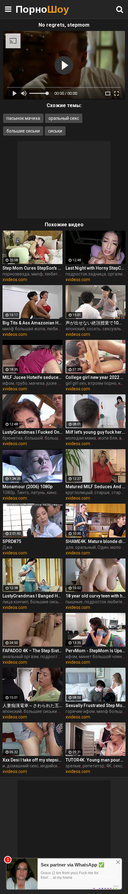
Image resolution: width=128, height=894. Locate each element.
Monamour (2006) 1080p (27, 486)
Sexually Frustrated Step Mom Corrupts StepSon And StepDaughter (96, 705)
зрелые (73, 765)
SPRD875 (11, 541)
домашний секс (23, 765)
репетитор (93, 765)
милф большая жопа (23, 328)
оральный (85, 547)
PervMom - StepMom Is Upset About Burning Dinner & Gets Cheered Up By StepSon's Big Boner (96, 650)
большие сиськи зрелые (48, 711)
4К (109, 765)
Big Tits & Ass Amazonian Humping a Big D (32, 322)
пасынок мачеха (23, 118)
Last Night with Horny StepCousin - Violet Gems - (96, 268)
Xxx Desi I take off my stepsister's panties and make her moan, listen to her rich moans (32, 759)
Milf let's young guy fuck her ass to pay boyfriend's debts (96, 432)
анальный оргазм (20, 656)
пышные (74, 601)
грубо (21, 383)
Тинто (23, 492)
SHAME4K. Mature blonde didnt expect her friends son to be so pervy (96, 541)
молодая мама (81, 438)
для (69, 547)
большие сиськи (23, 130)
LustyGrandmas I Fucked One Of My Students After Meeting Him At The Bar (32, 432)
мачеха (36, 383)
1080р (8, 492)
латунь (38, 492)
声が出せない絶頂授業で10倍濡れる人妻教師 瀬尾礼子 (96, 322)
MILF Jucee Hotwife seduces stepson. (32, 377)
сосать (94, 328)
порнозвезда (16, 273)
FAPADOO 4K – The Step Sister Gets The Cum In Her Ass (32, 650)
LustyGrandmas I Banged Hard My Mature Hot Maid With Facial (32, 595)
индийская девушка (60, 765)
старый (119, 492)
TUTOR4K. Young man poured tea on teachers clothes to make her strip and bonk (96, 759)
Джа (7, 547)
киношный (57, 492)
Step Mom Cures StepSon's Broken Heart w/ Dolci (32, 268)
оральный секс (63, 118)
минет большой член (100, 656)
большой (34, 438)
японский (75, 328)
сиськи (55, 130)
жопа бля (107, 438)
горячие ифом (80, 711)
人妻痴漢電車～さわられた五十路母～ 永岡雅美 (32, 705)
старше (102, 492)
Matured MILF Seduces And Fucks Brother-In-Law (96, 486)
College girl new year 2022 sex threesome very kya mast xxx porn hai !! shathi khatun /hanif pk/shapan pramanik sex (96, 377)
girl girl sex (76, 383)
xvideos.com (14, 279)
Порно (31, 9)
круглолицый (79, 492)
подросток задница (86, 273)
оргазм (115, 273)
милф (37, 273)
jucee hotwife (59, 383)
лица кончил (15, 601)
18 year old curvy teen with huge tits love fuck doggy (96, 595)
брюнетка (12, 438)
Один (103, 547)
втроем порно (102, 383)
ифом (8, 383)
